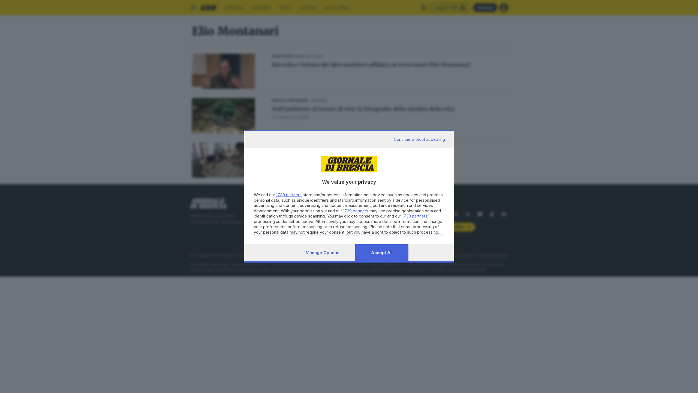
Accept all (382, 252)
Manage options (322, 252)
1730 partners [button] (289, 194)
